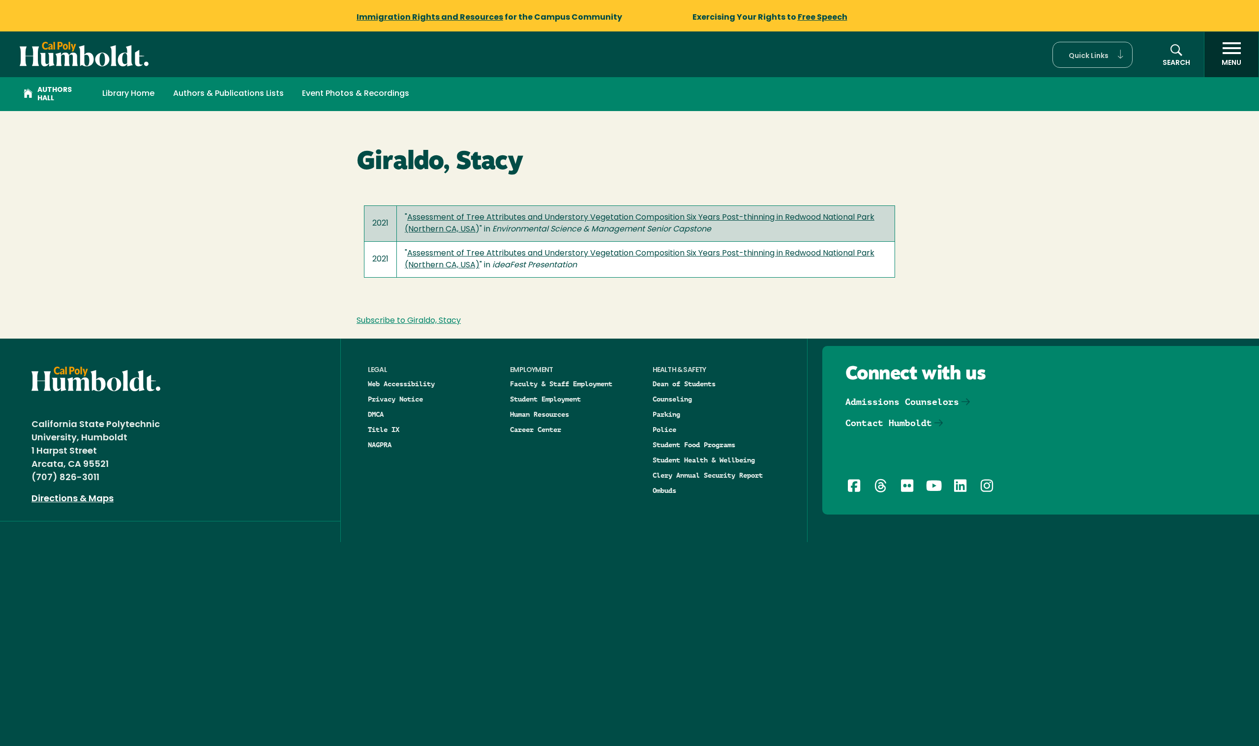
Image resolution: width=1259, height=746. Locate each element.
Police (664, 429)
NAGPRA (379, 445)
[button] (1092, 55)
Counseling (672, 399)
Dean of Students (684, 384)
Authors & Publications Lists (228, 94)
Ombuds (664, 490)
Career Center (535, 429)
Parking (666, 414)
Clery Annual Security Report (708, 475)
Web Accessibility (401, 384)
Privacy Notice (395, 399)
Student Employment (545, 399)
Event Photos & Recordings (355, 94)
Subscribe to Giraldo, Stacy (409, 321)
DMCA (376, 414)
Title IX (383, 429)
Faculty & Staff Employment (561, 384)
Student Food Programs (694, 445)
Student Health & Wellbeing (704, 460)
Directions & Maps (72, 499)
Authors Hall (54, 94)
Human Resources (539, 414)
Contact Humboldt (888, 423)
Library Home (128, 94)
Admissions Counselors (902, 402)
